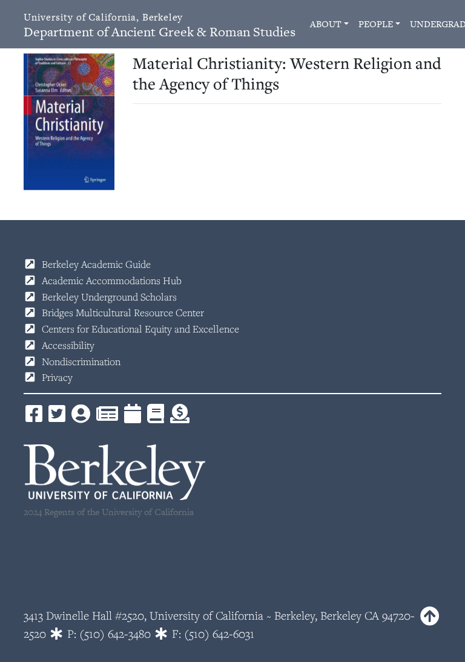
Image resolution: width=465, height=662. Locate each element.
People (375, 24)
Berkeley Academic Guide (96, 264)
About (325, 24)
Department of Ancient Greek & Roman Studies (159, 25)
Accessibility (68, 345)
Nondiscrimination (81, 361)
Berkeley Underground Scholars (109, 296)
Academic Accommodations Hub (112, 280)
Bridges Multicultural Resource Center (123, 312)
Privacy (57, 377)
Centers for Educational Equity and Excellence (140, 329)
